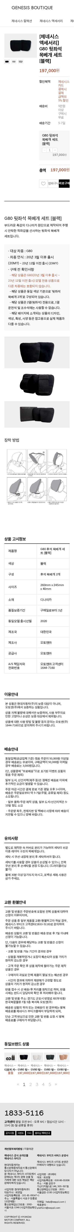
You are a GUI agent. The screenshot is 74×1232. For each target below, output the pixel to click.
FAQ (29, 1133)
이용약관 (28, 1148)
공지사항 (10, 1133)
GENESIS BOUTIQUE (32, 8)
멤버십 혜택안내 (42, 1133)
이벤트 (21, 1133)
